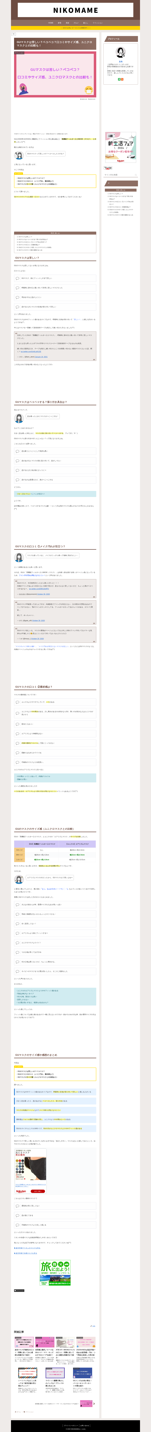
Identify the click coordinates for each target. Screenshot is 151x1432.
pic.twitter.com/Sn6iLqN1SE (31, 351)
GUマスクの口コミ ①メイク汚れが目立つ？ (33, 242)
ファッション (20, 1290)
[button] (136, 175)
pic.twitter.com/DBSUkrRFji (39, 589)
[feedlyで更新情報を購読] (119, 79)
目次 (52, 233)
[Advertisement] (55, 115)
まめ (121, 61)
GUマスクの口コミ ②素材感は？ (29, 245)
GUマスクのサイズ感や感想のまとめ (30, 250)
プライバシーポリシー (71, 1425)
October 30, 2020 (43, 594)
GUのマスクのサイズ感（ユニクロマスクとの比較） (35, 247)
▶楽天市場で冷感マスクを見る (25, 1253)
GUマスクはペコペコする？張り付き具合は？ (33, 239)
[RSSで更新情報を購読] (122, 79)
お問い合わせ (84, 1425)
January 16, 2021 (41, 357)
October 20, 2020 (37, 639)
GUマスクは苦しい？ (25, 237)
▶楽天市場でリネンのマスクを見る (27, 1248)
